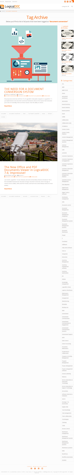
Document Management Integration (65, 214)
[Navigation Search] (72, 6)
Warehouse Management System (67, 437)
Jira (63, 276)
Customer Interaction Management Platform (67, 175)
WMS (63, 450)
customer (64, 152)
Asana (63, 93)
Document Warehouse (65, 231)
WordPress (65, 454)
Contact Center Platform (66, 133)
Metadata (64, 304)
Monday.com (65, 307)
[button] (72, 1)
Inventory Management (65, 260)
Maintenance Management (65, 294)
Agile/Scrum (65, 90)
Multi (63, 310)
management (65, 298)
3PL (63, 84)
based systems (66, 110)
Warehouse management (65, 432)
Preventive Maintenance (65, 347)
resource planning (66, 373)
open (63, 337)
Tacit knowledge (66, 410)
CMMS (63, 116)
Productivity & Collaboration (34, 96)
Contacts (29, 466)
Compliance (65, 126)
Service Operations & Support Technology (67, 387)
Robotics (64, 376)
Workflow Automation (67, 457)
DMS (63, 202)
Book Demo (15, 1)
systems (3, 117)
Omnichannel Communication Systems (66, 329)
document (3, 113)
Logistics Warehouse (67, 290)
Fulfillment (64, 244)
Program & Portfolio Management (67, 357)
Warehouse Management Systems (65, 442)
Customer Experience (67, 156)
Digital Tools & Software (65, 193)
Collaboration (65, 120)
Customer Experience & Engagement (67, 159)
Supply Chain (65, 406)
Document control (66, 205)
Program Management (65, 361)
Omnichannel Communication (66, 317)
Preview (50, 113)
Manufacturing (65, 301)
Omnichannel (65, 313)
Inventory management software (65, 266)
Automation (65, 101)
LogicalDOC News (22, 96)
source (63, 399)
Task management (66, 413)
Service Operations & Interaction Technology (67, 381)
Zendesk (64, 460)
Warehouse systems (67, 447)
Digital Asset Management (65, 188)
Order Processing (66, 343)
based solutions (66, 107)
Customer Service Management (66, 180)
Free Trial (2, 1)
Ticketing (64, 422)
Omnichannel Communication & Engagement (66, 323)
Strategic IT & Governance (65, 402)
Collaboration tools (66, 123)
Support (45, 466)
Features (25, 196)
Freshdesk (64, 241)
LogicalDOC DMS (34, 196)
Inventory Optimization (65, 272)
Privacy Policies (37, 466)
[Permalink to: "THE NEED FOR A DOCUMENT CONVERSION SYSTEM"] (28, 54)
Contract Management (65, 145)
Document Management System (67, 220)
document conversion (14, 113)
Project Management (67, 365)
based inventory (66, 104)
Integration (65, 254)
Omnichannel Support (67, 334)
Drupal (63, 235)
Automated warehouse (65, 97)
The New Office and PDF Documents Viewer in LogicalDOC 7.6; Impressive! (26, 170)
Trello (63, 425)
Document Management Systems (65, 225)
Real (49, 196)
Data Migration (65, 184)
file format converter (33, 113)
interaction (64, 257)
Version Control (66, 428)
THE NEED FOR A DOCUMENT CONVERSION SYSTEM (24, 90)
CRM (63, 149)
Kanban (64, 279)
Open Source (65, 340)
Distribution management (65, 197)
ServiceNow (65, 391)
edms (24, 113)
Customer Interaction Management (67, 169)
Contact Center (66, 129)
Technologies (46, 96)
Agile (63, 87)
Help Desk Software (67, 247)
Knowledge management (65, 283)
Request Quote (8, 1)
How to (64, 250)
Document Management (11, 96)
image (43, 113)
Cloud (63, 113)
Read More (8, 106)
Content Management (67, 137)
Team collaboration (67, 416)
